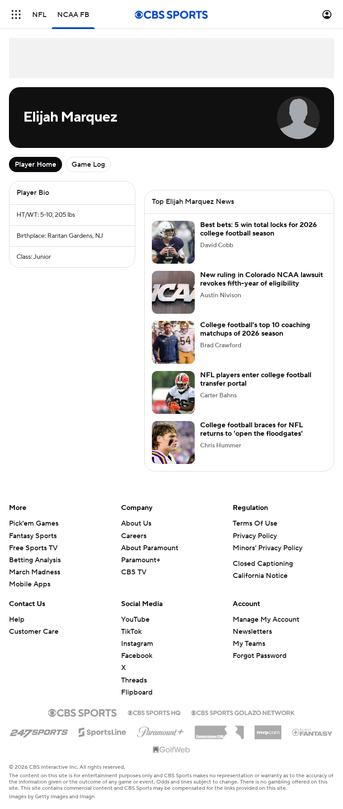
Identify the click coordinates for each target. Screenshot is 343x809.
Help (17, 628)
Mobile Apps (29, 593)
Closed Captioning (263, 572)
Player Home (35, 164)
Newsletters (252, 640)
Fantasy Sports (33, 544)
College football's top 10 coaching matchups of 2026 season (255, 338)
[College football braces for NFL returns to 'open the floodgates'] (173, 451)
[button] (16, 14)
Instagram (137, 652)
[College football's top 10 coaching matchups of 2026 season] (173, 351)
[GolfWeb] (171, 758)
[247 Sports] (39, 739)
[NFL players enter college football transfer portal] (173, 401)
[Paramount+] (160, 739)
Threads (134, 689)
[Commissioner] (219, 737)
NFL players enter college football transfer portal (255, 388)
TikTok (131, 640)
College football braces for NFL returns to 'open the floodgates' (251, 438)
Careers (133, 544)
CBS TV (133, 581)
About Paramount (149, 556)
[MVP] (268, 737)
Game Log (88, 164)
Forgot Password (260, 664)
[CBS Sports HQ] (154, 720)
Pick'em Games (34, 532)
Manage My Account (266, 628)
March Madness (34, 581)
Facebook (136, 664)
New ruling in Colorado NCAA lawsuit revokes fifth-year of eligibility (261, 288)
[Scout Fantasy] (312, 740)
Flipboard (137, 701)
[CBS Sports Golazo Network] (243, 720)
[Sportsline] (102, 739)
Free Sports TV (33, 556)
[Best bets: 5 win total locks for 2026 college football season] (173, 251)
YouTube (135, 628)
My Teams (249, 652)
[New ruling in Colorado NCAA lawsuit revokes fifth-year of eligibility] (173, 301)
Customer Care (34, 640)
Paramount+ (140, 569)
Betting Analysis (35, 569)
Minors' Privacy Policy (267, 556)
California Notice (260, 584)
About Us (136, 532)
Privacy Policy (255, 544)
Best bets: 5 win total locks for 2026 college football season (258, 238)
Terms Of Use (255, 532)
